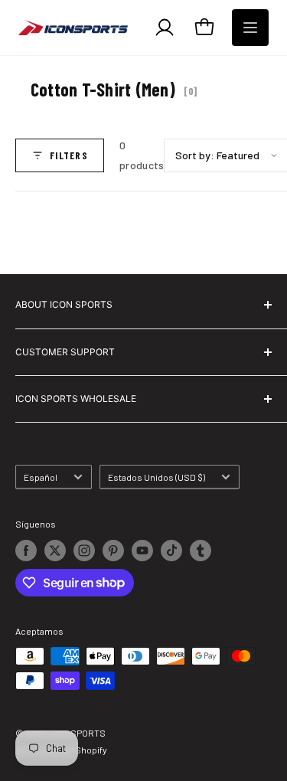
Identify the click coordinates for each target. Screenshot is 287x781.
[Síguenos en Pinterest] (113, 550)
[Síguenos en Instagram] (84, 550)
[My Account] (164, 27)
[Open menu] (250, 27)
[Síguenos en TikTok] (171, 550)
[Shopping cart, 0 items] (204, 27)
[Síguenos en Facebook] (26, 550)
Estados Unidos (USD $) (156, 477)
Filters (69, 155)
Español (40, 477)
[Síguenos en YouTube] (142, 550)
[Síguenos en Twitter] (55, 550)
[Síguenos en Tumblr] (200, 550)
